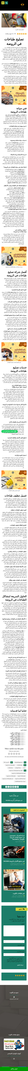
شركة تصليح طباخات (11, 292)
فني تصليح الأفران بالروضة (14, 864)
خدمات (24, 767)
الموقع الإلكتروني (21, 951)
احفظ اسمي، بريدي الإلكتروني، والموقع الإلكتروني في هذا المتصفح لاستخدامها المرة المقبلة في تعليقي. (14, 960)
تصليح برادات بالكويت (15, 734)
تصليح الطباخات (19, 765)
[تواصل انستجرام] (14, 1058)
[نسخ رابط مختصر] (6, 787)
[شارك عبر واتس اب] (9, 787)
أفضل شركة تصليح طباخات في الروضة (15, 770)
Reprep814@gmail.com (18, 762)
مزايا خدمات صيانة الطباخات (14, 659)
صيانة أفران (18, 863)
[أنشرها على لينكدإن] (11, 787)
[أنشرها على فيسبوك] (18, 787)
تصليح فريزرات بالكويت (15, 736)
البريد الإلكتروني (21, 945)
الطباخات (15, 66)
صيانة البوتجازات (18, 767)
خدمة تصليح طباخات (14, 63)
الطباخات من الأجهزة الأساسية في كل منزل (15, 115)
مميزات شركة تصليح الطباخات (20, 781)
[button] (9, 431)
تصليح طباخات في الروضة (10, 765)
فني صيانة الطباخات (19, 131)
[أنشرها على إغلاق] (15, 787)
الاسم (23, 938)
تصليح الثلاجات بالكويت (15, 733)
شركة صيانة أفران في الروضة (20, 778)
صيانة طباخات (10, 767)
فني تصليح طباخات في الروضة (8, 778)
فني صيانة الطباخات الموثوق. (13, 182)
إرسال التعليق (20, 965)
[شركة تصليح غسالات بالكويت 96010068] (22, 5)
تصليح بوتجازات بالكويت (15, 741)
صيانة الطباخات (15, 142)
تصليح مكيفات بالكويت (15, 744)
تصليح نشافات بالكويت (15, 742)
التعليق (23, 923)
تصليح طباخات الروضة (21, 775)
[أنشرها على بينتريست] (13, 787)
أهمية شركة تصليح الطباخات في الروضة (18, 773)
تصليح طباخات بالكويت (15, 738)
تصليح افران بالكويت (15, 739)
